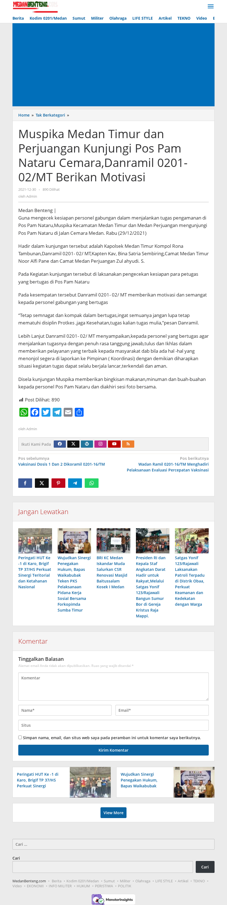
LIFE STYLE (164, 880)
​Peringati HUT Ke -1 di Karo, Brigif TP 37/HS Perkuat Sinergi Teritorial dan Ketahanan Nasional (37, 786)
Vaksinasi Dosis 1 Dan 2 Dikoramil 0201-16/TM (61, 461)
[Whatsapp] (92, 483)
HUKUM (83, 885)
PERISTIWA (104, 885)
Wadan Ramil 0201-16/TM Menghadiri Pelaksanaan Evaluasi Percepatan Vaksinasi (168, 464)
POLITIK (124, 885)
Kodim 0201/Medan (82, 880)
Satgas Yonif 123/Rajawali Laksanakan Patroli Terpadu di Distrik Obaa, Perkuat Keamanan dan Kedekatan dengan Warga (190, 581)
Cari (16, 858)
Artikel (183, 880)
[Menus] (211, 6)
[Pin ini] (58, 483)
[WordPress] (87, 444)
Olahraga (142, 880)
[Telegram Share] (75, 483)
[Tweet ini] (42, 483)
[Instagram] (100, 444)
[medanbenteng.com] (35, 6)
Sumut (109, 880)
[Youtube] (114, 444)
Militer (125, 880)
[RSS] (128, 444)
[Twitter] (73, 444)
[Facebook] (60, 444)
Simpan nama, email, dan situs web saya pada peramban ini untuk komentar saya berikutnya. (112, 737)
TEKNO (199, 880)
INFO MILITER (60, 885)
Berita (56, 880)
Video (17, 885)
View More (113, 812)
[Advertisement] (113, 65)
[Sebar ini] (25, 483)
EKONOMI (35, 885)
